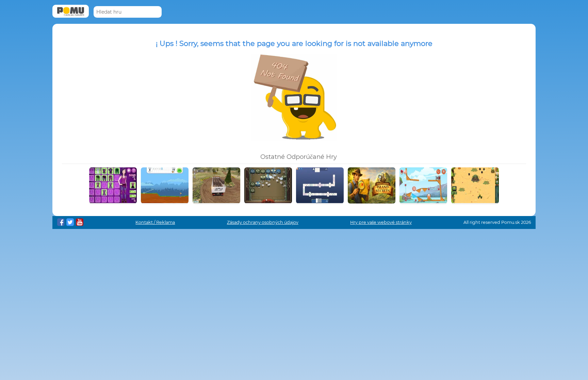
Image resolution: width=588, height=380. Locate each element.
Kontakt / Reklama (155, 222)
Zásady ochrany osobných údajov (262, 222)
